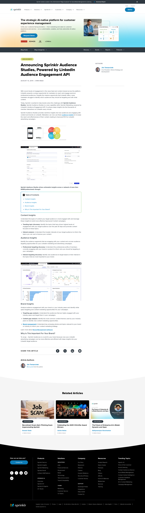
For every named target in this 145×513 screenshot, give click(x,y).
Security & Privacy (83, 476)
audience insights (68, 115)
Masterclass (101, 481)
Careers (80, 470)
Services (100, 484)
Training (100, 487)
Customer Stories (83, 478)
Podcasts (100, 468)
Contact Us (19, 462)
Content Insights (30, 199)
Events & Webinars (103, 478)
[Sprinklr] (15, 10)
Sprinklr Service (42, 462)
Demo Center (102, 465)
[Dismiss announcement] (137, 2)
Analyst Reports (102, 462)
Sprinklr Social (42, 470)
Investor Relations (83, 473)
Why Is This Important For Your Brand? (37, 209)
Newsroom (81, 465)
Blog (99, 470)
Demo (130, 10)
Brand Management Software (43, 330)
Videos (100, 473)
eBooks (100, 476)
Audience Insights (31, 202)
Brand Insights (29, 206)
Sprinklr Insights (42, 465)
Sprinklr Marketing (43, 468)
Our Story (80, 462)
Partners (80, 468)
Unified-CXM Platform (44, 473)
